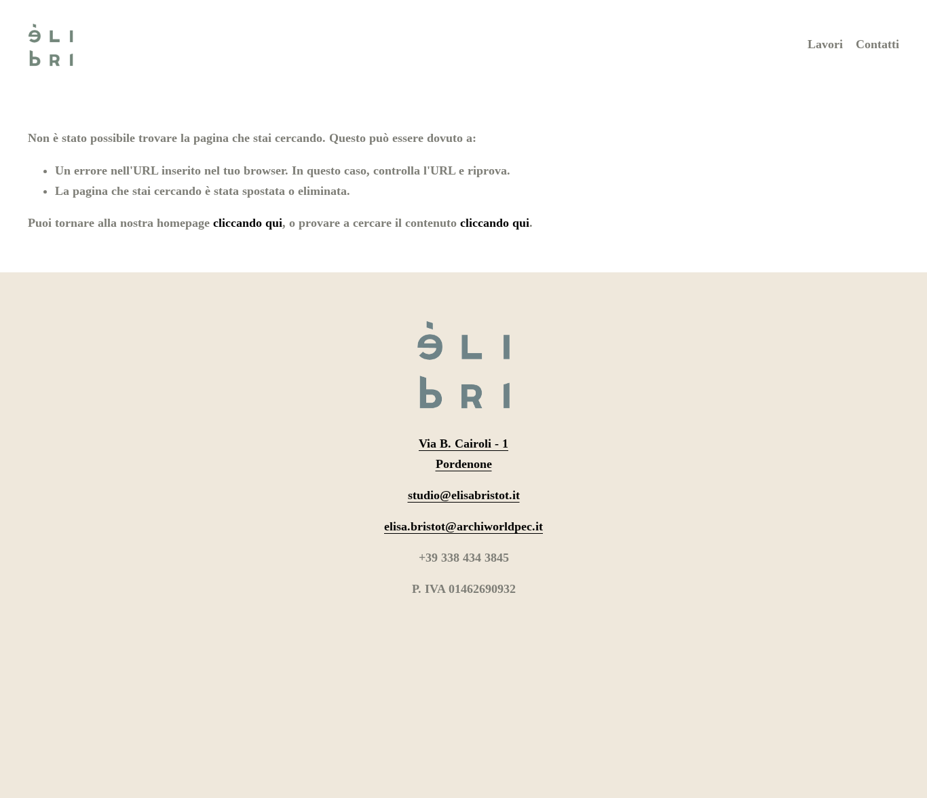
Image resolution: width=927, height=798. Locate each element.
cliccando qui (247, 223)
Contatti (877, 44)
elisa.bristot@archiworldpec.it (463, 526)
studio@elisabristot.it (464, 495)
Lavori (825, 44)
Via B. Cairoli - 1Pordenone (463, 454)
